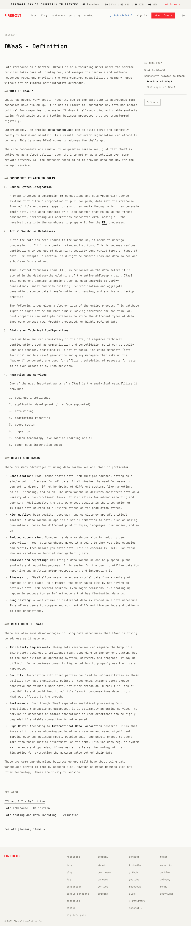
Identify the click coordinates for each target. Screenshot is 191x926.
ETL (104, 222)
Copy (152, 102)
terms (163, 886)
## (6, 91)
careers (103, 879)
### (7, 458)
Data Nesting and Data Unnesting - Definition (41, 815)
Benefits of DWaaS (159, 81)
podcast (134, 908)
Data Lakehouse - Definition (27, 808)
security (166, 865)
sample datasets (78, 893)
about (101, 865)
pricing (74, 15)
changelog (73, 900)
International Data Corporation (77, 726)
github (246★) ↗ (121, 15)
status (71, 908)
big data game (76, 915)
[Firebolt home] (13, 15)
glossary (10, 34)
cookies (165, 872)
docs (34, 15)
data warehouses (60, 130)
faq (69, 879)
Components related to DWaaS (164, 76)
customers (58, 15)
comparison (74, 886)
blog (44, 15)
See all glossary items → (24, 829)
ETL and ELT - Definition (24, 801)
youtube (134, 879)
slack (132, 893)
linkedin (135, 865)
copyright (166, 893)
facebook (135, 886)
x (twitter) (137, 900)
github (133, 872)
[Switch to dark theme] (183, 15)
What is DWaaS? (154, 70)
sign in (142, 15)
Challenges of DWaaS (161, 87)
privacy (165, 879)
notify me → (172, 4)
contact (89, 15)
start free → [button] (163, 15)
